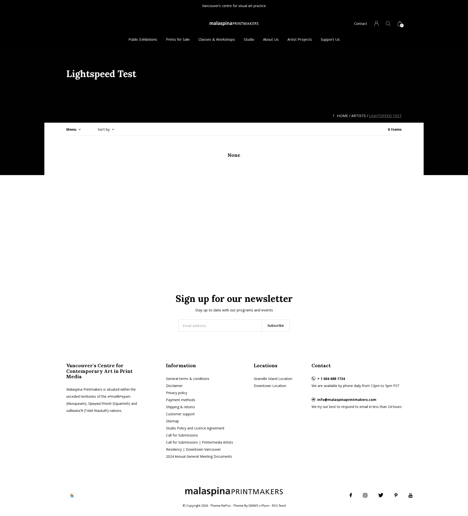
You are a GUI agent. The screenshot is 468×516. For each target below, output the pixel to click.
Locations (265, 365)
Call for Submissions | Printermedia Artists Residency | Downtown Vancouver (199, 446)
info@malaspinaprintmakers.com (346, 399)
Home (342, 115)
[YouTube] (411, 495)
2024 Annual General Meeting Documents (199, 456)
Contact (360, 23)
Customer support (180, 414)
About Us (271, 39)
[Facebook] (351, 495)
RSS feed (279, 505)
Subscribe (275, 325)
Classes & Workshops (216, 39)
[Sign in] (376, 23)
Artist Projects (299, 39)
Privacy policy (176, 392)
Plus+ (266, 505)
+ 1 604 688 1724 (331, 378)
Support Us (330, 39)
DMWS (253, 505)
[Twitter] (380, 495)
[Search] (388, 23)
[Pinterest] (396, 495)
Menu (71, 129)
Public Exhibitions (142, 39)
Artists (358, 115)
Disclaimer (174, 385)
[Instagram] (365, 495)
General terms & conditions (187, 378)
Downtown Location (270, 385)
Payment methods (180, 399)
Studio (249, 39)
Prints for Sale (178, 39)
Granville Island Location (273, 378)
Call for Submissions (182, 435)
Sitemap (172, 421)
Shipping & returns (180, 407)
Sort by (104, 129)
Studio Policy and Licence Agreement (195, 428)
